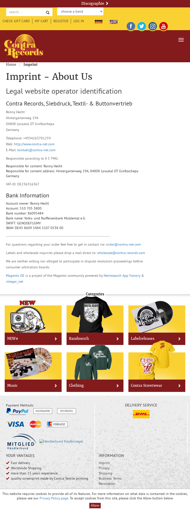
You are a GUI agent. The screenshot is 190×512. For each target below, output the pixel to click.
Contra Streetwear (146, 385)
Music (12, 385)
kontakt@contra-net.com (36, 150)
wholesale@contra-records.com (121, 253)
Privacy (104, 468)
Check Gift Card (16, 21)
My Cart (41, 21)
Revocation (107, 483)
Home (11, 64)
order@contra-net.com (123, 244)
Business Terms (110, 478)
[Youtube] (163, 25)
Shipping (105, 473)
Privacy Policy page (54, 498)
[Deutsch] (98, 21)
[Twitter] (142, 25)
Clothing (76, 385)
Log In (78, 21)
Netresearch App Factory (122, 275)
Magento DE (15, 275)
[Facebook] (131, 25)
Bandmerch (79, 338)
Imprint (104, 463)
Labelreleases (142, 338)
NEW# (12, 338)
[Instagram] (153, 25)
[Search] (47, 12)
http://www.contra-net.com (34, 144)
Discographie (93, 3)
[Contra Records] (24, 46)
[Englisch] (113, 21)
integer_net (14, 281)
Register (60, 21)
